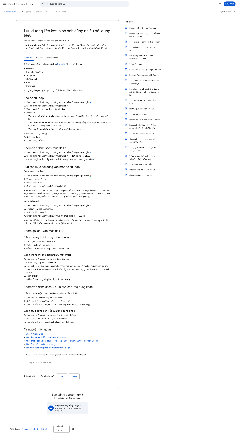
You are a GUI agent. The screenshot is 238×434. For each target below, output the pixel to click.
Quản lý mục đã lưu (34, 334)
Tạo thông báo (135, 64)
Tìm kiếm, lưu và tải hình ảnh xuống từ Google (46, 337)
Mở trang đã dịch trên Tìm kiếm (142, 109)
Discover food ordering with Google (144, 75)
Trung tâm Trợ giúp (11, 12)
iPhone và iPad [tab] (52, 58)
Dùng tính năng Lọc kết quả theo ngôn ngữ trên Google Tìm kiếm (142, 126)
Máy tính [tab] (39, 58)
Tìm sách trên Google (138, 114)
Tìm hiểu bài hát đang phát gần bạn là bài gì (144, 102)
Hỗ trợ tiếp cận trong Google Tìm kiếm (145, 70)
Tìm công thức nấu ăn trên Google (41, 344)
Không (74, 376)
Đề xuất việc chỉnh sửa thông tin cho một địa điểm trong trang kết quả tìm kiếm (144, 92)
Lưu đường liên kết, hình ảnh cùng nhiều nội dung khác (143, 57)
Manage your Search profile (140, 175)
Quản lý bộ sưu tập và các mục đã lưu (144, 120)
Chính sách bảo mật (29, 429)
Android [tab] (29, 58)
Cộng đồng (26, 12)
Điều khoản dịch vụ (43, 429)
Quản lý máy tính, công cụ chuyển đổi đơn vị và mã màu (144, 35)
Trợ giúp (129, 22)
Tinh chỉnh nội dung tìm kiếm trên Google (142, 48)
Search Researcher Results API (141, 134)
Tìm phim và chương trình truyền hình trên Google (48, 348)
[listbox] (61, 429)
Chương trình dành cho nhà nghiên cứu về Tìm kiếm (143, 140)
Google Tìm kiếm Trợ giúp (21, 4)
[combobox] (88, 4)
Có (62, 376)
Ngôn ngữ (59, 426)
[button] (4, 4)
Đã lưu (60, 64)
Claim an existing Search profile (142, 170)
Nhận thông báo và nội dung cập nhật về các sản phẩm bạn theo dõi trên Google (62, 341)
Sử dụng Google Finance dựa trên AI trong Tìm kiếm (144, 149)
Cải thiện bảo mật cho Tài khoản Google (51, 12)
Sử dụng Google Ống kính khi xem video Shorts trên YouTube (143, 157)
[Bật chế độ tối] (73, 429)
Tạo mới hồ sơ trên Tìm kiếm (140, 164)
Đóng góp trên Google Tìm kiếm (142, 28)
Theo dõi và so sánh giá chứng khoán (144, 42)
